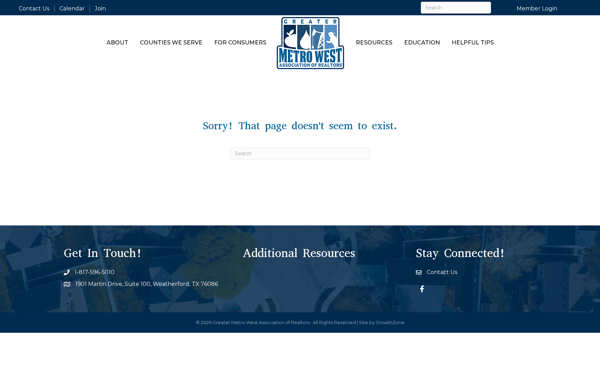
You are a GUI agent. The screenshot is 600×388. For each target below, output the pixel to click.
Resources (374, 42)
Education (422, 42)
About (117, 42)
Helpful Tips (473, 42)
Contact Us (34, 8)
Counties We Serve (171, 42)
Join (100, 8)
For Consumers (240, 42)
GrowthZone (390, 322)
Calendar (72, 8)
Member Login (537, 8)
